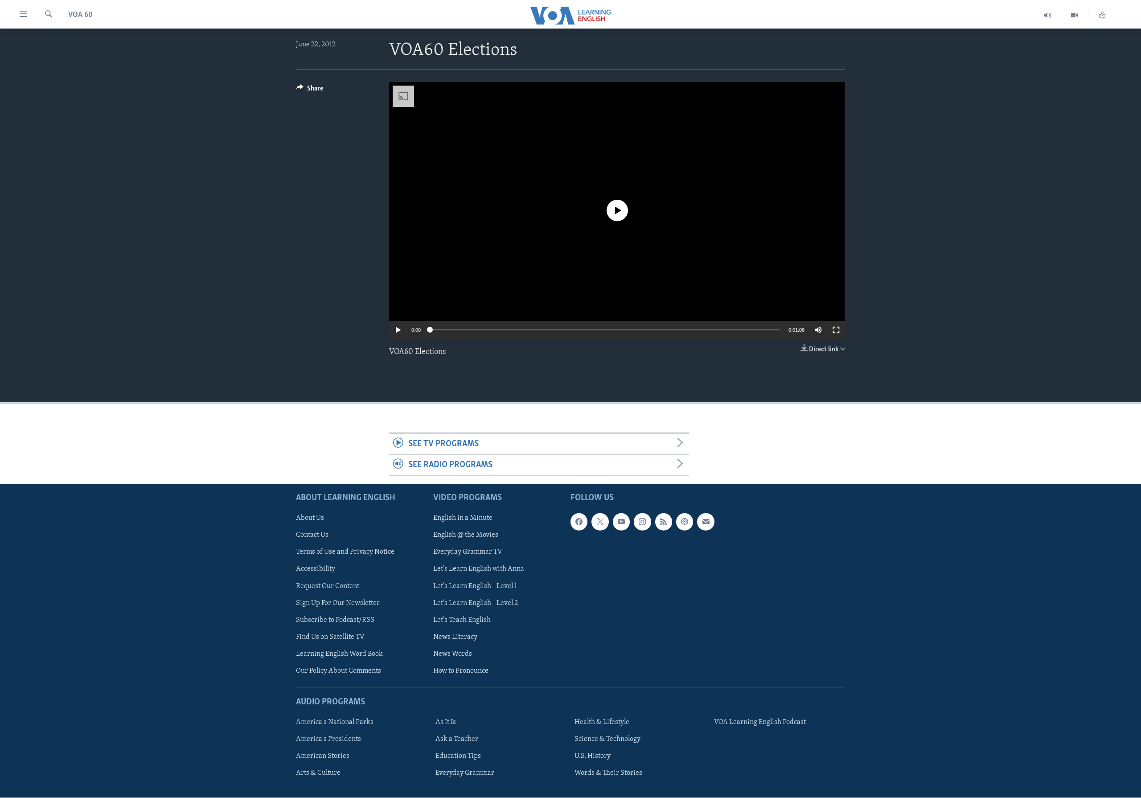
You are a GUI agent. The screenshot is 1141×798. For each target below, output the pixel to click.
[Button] (309, 90)
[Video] (1074, 15)
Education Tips (458, 756)
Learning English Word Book (339, 654)
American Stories (322, 756)
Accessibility (315, 569)
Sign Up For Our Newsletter (338, 603)
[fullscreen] (836, 330)
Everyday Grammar (464, 773)
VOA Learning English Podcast (760, 722)
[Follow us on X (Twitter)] (599, 522)
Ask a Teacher (456, 739)
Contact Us (312, 535)
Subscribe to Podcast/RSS (335, 620)
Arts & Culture (318, 773)
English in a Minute (463, 518)
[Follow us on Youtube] (621, 522)
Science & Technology (607, 739)
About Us (310, 518)
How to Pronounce (460, 671)
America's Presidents (328, 739)
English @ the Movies (465, 535)
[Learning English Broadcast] (1047, 15)
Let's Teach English (462, 620)
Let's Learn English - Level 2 (475, 603)
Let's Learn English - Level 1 (475, 586)
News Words (452, 654)
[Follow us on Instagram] (642, 522)
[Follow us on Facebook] (578, 522)
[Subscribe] (705, 522)
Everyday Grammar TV (467, 552)
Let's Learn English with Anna (478, 569)
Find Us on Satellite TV (330, 637)
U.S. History (593, 756)
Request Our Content (327, 586)
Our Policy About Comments (338, 671)
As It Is (445, 722)
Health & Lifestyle (602, 722)
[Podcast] (684, 522)
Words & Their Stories (608, 773)
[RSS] (663, 522)
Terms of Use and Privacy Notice (345, 552)
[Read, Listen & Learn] (1102, 15)
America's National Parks (334, 722)
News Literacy (455, 637)
